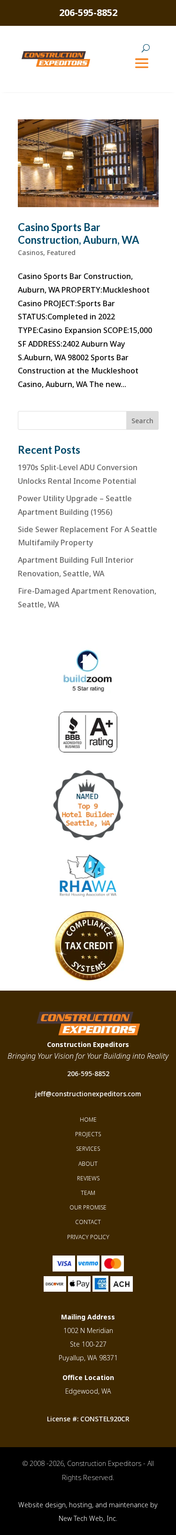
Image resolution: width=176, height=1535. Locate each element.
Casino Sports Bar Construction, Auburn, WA (78, 233)
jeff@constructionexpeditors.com (88, 1093)
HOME (88, 1120)
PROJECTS (88, 1134)
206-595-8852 (88, 12)
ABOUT (88, 1164)
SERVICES (88, 1149)
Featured (61, 252)
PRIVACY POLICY (88, 1237)
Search (142, 420)
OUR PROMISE (88, 1207)
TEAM (88, 1193)
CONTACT (88, 1222)
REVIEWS (88, 1178)
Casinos (30, 252)
